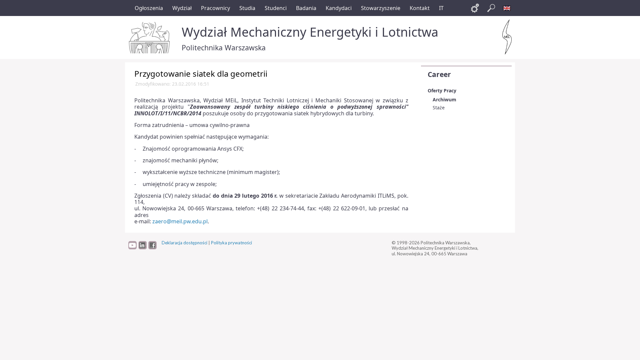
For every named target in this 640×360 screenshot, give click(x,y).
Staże (439, 107)
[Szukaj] (491, 8)
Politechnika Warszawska (224, 47)
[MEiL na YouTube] (132, 247)
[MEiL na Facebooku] (152, 247)
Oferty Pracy (442, 90)
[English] (507, 8)
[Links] (475, 8)
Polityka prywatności (231, 242)
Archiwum (444, 99)
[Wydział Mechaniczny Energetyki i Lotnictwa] (507, 37)
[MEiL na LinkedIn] (142, 247)
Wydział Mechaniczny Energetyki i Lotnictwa (310, 31)
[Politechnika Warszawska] (150, 37)
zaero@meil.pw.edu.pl (180, 221)
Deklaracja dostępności (184, 242)
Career (439, 74)
